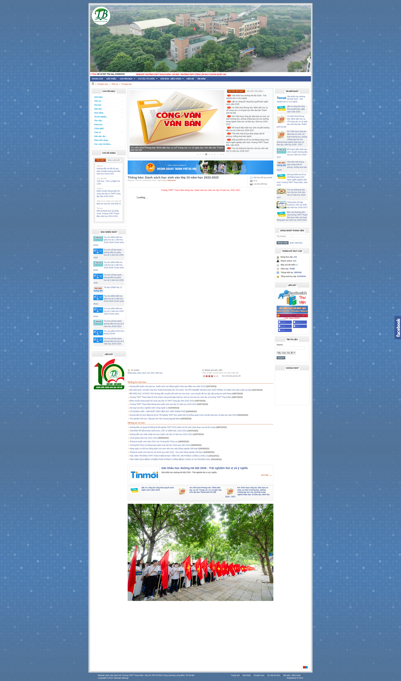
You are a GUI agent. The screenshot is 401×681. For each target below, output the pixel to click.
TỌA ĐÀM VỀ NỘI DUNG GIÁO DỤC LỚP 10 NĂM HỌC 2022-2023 (158, 431)
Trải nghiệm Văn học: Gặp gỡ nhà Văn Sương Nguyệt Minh (155, 419)
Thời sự (115, 84)
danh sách (141, 373)
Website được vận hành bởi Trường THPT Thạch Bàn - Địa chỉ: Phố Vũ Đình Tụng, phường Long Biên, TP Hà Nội (146, 675)
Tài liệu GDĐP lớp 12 (113, 287)
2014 (111, 678)
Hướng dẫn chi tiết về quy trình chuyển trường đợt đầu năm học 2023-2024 (108, 171)
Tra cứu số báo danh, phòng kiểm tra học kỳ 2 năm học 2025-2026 (114, 323)
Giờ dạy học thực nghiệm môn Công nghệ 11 (149, 408)
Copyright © (103, 678)
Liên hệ (190, 79)
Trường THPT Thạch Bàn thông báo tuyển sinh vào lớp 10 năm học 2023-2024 (163, 404)
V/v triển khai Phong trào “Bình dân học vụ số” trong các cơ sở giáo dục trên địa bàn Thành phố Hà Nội (247, 110)
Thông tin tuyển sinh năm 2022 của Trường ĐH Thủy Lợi (154, 441)
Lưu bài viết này (260, 184)
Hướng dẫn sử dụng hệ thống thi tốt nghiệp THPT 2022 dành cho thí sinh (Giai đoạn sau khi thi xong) (172, 427)
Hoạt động (98, 113)
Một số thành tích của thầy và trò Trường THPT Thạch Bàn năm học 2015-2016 (108, 213)
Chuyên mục (126, 79)
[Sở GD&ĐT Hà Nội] (200, 174)
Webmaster (171, 180)
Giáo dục (98, 109)
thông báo (132, 373)
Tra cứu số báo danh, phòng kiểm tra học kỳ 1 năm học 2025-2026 (114, 341)
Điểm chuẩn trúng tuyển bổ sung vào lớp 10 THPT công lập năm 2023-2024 (108, 193)
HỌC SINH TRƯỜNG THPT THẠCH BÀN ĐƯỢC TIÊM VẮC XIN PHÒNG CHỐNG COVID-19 (169, 456)
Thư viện (98, 121)
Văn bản (97, 105)
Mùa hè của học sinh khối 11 (109, 204)
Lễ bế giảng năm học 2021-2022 (143, 438)
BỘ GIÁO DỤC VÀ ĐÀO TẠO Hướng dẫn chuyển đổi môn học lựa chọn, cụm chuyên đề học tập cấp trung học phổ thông (181, 394)
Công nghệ (99, 128)
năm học (159, 373)
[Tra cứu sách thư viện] (292, 305)
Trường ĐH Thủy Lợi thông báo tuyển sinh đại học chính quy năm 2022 (160, 445)
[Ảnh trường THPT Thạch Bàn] (200, 600)
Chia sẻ (97, 132)
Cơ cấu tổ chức (146, 79)
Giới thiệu (111, 79)
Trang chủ (235, 675)
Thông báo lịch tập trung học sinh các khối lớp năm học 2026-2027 (297, 205)
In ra (255, 181)
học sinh (150, 373)
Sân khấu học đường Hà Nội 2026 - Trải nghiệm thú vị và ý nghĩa (246, 96)
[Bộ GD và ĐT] (292, 313)
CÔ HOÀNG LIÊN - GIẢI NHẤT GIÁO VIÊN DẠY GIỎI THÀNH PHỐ (157, 411)
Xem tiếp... (265, 475)
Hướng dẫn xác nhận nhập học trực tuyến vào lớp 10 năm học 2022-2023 (161, 434)
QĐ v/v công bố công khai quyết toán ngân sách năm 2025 (247, 103)
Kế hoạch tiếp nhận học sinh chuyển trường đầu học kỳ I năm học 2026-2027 (169, 150)
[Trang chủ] (93, 84)
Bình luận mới (114, 160)
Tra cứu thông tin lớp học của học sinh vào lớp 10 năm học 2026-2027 (247, 149)
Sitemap (117, 678)
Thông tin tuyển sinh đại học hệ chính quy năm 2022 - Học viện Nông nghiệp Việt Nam (166, 452)
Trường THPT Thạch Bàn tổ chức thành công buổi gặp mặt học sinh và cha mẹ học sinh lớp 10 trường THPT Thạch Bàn (180, 397)
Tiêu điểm (100, 160)
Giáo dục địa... (100, 136)
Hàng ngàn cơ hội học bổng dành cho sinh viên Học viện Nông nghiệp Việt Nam (164, 449)
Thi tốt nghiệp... (100, 117)
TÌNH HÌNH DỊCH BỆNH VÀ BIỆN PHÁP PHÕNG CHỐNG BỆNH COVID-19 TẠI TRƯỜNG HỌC (170, 459)
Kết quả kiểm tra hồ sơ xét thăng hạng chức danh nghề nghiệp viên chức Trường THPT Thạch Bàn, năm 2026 (247, 142)
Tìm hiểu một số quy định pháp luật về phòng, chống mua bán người (245, 135)
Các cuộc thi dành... (103, 144)
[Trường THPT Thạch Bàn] (109, 389)
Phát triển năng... (101, 140)
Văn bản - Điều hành (170, 79)
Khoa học (98, 124)
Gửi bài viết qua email (262, 177)
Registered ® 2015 (295, 678)
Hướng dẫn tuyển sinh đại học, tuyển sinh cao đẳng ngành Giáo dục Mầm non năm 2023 (167, 386)
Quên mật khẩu (295, 243)
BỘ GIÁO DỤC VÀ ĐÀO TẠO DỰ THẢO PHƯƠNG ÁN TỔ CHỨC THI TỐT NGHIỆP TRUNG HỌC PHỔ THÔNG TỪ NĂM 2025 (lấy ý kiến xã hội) (190, 390)
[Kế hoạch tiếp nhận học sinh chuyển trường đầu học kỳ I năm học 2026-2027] (177, 146)
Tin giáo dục (126, 84)
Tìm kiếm (201, 79)
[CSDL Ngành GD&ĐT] (292, 332)
